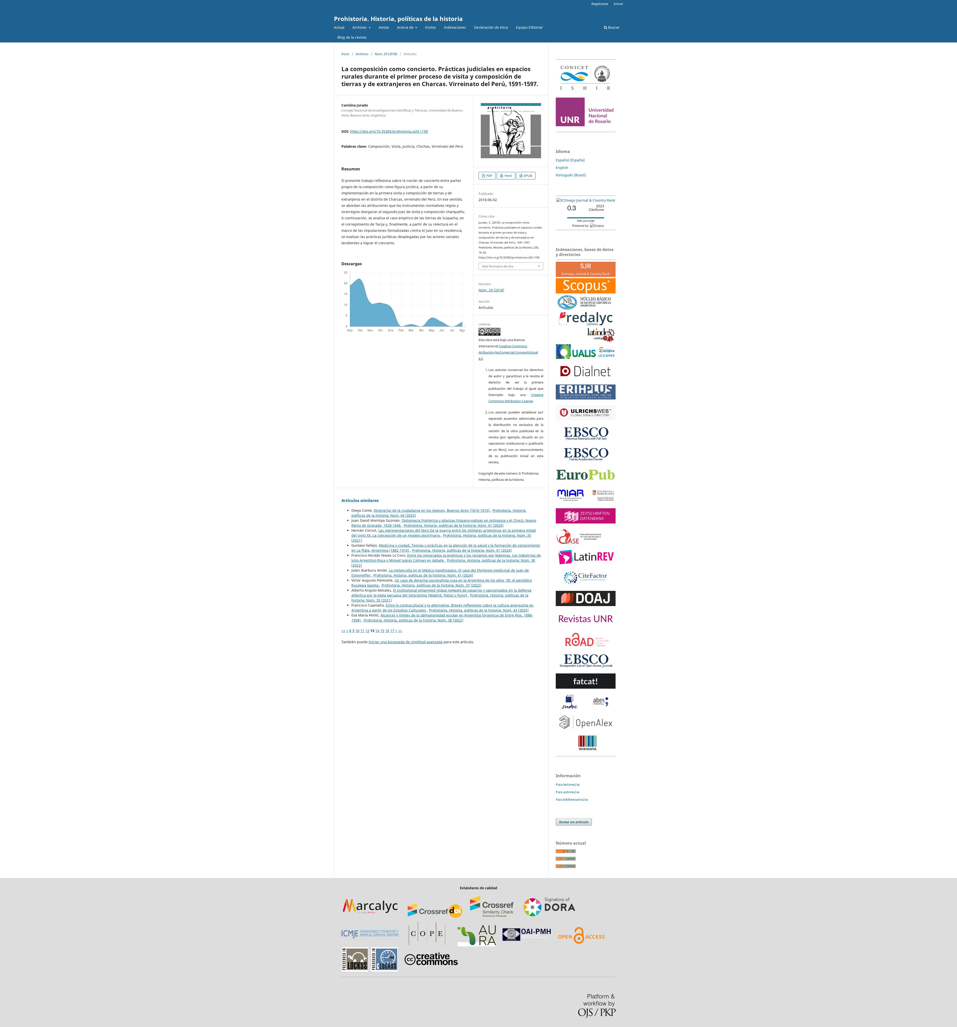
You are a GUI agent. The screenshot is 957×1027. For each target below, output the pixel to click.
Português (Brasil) (571, 175)
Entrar (618, 3)
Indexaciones (455, 27)
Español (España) (570, 160)
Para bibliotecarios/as (572, 799)
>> (400, 630)
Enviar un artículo (573, 822)
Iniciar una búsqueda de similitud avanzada (406, 642)
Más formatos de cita (497, 266)
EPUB (527, 175)
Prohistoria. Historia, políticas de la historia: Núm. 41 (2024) (453, 525)
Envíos (430, 27)
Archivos (360, 27)
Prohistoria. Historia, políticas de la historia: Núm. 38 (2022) (413, 620)
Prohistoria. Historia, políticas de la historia (398, 18)
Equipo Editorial (529, 27)
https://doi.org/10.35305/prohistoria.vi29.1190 (389, 131)
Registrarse (599, 3)
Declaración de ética (491, 27)
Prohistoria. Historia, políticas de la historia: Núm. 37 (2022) (431, 585)
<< (343, 630)
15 (382, 630)
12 (367, 630)
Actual (339, 27)
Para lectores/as (568, 784)
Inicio (345, 54)
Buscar (613, 27)
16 (387, 630)
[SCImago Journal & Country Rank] (585, 200)
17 (392, 630)
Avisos (384, 27)
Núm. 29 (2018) (386, 54)
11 (362, 630)
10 (357, 630)
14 (377, 630)
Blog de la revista (351, 37)
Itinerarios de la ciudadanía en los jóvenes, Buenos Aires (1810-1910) (432, 510)
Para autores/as (567, 792)
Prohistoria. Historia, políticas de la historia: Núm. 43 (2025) (479, 610)
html (508, 175)
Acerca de (405, 27)
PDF (488, 175)
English (562, 167)
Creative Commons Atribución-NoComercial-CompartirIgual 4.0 (508, 352)
